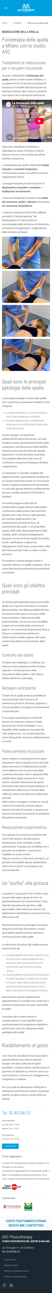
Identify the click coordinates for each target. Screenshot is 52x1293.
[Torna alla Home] (26, 8)
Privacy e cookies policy (15, 1276)
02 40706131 (20, 1113)
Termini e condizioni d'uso (16, 1271)
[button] (6, 8)
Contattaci (10, 1146)
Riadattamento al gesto (25, 1045)
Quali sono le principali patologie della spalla (24, 385)
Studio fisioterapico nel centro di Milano (26, 1241)
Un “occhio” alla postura (25, 883)
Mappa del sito (11, 1265)
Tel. (5, 1113)
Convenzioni (10, 1259)
